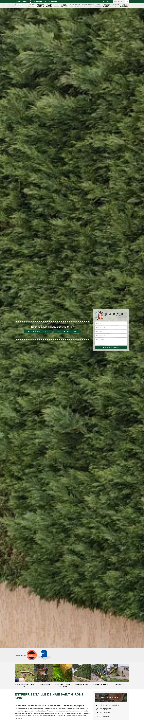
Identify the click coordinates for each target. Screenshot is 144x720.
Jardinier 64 (84, 5)
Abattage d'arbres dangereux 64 (107, 5)
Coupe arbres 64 (56, 5)
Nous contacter (67, 331)
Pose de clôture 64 (78, 5)
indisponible (22, 1)
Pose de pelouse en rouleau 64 (64, 5)
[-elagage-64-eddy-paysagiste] (20, 5)
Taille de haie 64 (71, 5)
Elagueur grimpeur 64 (31, 5)
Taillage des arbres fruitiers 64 (40, 5)
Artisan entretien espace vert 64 (124, 5)
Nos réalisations (38, 331)
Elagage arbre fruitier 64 (49, 5)
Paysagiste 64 (116, 5)
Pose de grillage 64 (98, 5)
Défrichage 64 (91, 5)
